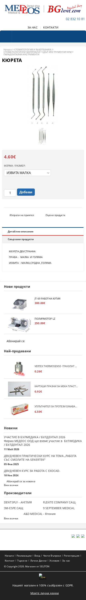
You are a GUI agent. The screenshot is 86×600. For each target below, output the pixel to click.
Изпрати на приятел (22, 215)
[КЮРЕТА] (43, 124)
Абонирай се (16, 341)
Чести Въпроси (52, 555)
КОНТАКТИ (50, 27)
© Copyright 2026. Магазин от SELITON (26, 566)
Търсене (22, 560)
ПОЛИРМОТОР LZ (45, 318)
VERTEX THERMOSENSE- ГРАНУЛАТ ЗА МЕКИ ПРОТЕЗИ (56, 366)
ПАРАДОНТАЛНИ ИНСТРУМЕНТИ (21, 54)
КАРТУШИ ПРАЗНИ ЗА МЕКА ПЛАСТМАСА (56, 386)
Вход (37, 555)
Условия (54, 560)
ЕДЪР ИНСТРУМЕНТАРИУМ (57, 51)
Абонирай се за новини (21, 481)
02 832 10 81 (75, 19)
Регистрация (71, 555)
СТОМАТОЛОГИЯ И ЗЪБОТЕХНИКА (33, 49)
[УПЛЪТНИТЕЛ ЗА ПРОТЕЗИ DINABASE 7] (19, 409)
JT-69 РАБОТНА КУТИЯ (47, 298)
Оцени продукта (55, 215)
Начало (8, 49)
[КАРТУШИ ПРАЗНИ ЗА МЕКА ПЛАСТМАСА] (19, 389)
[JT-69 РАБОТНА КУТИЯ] (19, 304)
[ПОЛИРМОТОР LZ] (19, 324)
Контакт (9, 560)
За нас (66, 560)
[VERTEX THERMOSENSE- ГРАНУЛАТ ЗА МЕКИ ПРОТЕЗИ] (19, 368)
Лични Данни (38, 560)
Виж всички (11, 485)
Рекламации (24, 555)
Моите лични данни (44, 593)
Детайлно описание (20, 231)
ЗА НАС (33, 27)
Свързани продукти (21, 239)
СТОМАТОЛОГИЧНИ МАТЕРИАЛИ (22, 51)
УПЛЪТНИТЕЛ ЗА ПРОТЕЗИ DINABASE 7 (56, 406)
